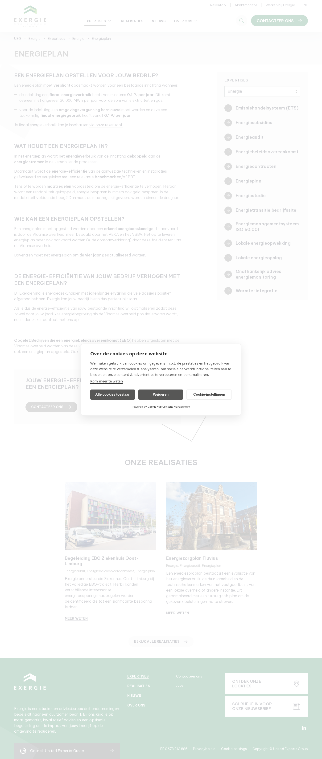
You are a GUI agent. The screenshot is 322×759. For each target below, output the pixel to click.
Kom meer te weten (106, 381)
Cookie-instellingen (209, 394)
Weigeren (161, 394)
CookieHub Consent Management (169, 406)
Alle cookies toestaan (112, 394)
